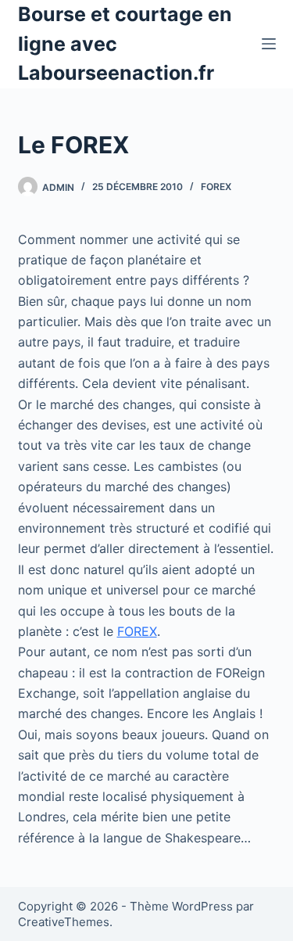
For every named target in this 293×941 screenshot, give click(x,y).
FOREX (137, 631)
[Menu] (269, 44)
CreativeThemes (63, 921)
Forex (216, 186)
